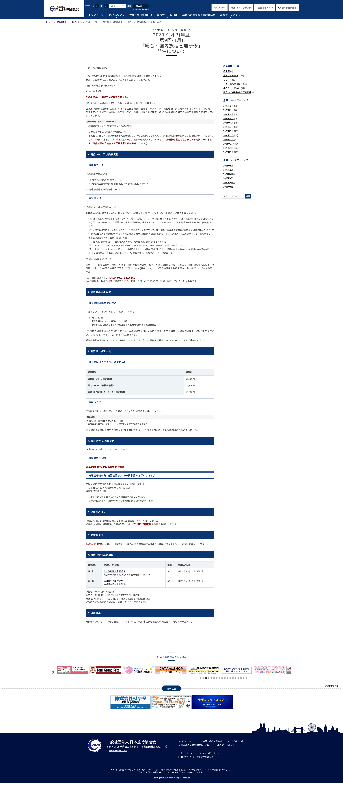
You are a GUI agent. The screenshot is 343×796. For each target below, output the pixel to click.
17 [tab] (243, 677)
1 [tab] (200, 677)
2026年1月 (228, 135)
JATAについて (117, 14)
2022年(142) (229, 182)
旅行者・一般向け (167, 14)
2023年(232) (229, 178)
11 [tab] (227, 677)
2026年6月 (228, 114)
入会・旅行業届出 (288, 7)
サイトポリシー (187, 753)
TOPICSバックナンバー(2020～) (85, 22)
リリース (227, 79)
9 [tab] (222, 677)
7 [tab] (216, 677)
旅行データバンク (230, 14)
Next (293, 671)
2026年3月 (228, 126)
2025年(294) (229, 169)
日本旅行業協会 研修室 (115, 571)
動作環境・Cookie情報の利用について (197, 756)
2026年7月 (228, 110)
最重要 (226, 71)
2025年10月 (229, 147)
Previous (50, 671)
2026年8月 (228, 105)
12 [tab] (230, 677)
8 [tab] (219, 677)
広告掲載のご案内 (332, 686)
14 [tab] (235, 677)
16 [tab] (241, 677)
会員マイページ (265, 7)
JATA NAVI (220, 7)
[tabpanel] (138, 670)
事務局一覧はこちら (118, 750)
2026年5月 (228, 118)
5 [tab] (211, 677)
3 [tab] (206, 677)
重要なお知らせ (230, 75)
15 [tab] (238, 677)
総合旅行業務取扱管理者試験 (198, 14)
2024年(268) (229, 174)
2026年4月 (228, 122)
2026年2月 (228, 131)
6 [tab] (214, 677)
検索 (129, 6)
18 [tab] (246, 677)
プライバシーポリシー (211, 753)
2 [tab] (203, 677)
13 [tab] (233, 677)
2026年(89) (228, 165)
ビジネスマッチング (241, 7)
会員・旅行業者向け (140, 14)
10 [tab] (224, 677)
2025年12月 (229, 139)
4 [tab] (208, 677)
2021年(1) (228, 186)
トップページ (96, 14)
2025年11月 (229, 143)
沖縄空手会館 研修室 (113, 581)
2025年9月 (228, 152)
